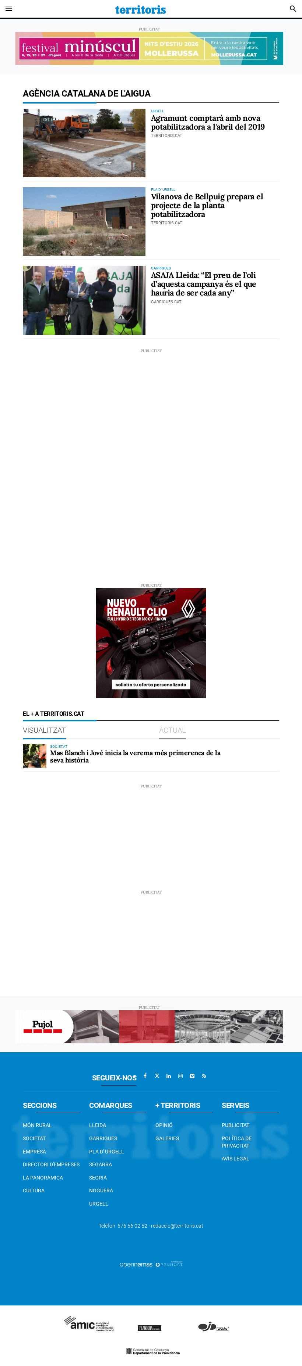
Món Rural (37, 1125)
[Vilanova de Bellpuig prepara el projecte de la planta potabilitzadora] (84, 221)
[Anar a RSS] (204, 1076)
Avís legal (235, 1159)
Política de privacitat (237, 1142)
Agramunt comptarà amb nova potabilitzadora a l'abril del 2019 (208, 122)
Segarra (100, 1164)
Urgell (98, 1204)
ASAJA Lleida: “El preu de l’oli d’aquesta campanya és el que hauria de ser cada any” (203, 284)
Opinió (164, 1125)
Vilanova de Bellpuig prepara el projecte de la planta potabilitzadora (207, 205)
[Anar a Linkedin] (169, 1076)
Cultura (34, 1190)
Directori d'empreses (51, 1164)
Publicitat (235, 1125)
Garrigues (103, 1138)
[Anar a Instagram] (180, 1076)
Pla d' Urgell (106, 1152)
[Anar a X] (157, 1076)
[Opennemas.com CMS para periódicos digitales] (151, 1264)
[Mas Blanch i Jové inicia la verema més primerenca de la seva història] (34, 756)
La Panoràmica (43, 1178)
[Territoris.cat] (141, 9)
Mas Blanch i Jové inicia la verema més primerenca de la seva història (135, 756)
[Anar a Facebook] (145, 1076)
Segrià (98, 1178)
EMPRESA (34, 1152)
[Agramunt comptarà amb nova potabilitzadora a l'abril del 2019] (84, 143)
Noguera (101, 1190)
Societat (34, 1138)
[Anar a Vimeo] (192, 1076)
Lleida (97, 1125)
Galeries (167, 1138)
